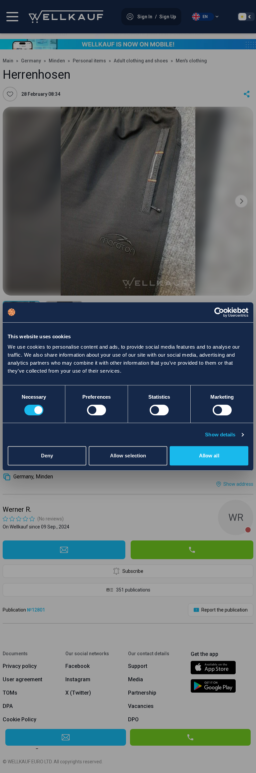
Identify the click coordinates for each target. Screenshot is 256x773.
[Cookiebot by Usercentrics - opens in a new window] (219, 312)
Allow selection (128, 455)
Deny (47, 455)
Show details (220, 434)
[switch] (96, 410)
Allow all (209, 455)
